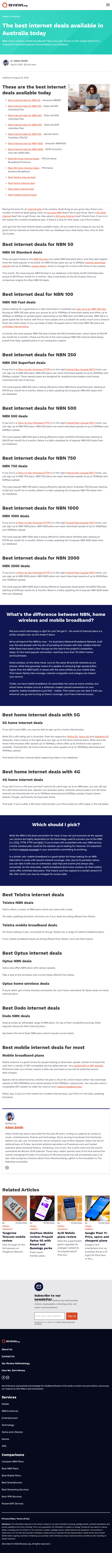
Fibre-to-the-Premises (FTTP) (34, 369)
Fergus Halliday (33, 1227)
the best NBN (54, 212)
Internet (15, 16)
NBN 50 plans (41, 259)
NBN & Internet (10, 1411)
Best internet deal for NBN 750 (24, 134)
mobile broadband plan (69, 1086)
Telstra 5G (72, 736)
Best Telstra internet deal (21, 177)
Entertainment (10, 1418)
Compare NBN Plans (13, 1461)
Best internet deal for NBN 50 (24, 100)
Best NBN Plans (10, 1468)
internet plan (35, 209)
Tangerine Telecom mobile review (14, 1236)
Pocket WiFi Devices (12, 1503)
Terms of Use (22, 1519)
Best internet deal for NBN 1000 (25, 143)
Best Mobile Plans (11, 1475)
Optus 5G (84, 736)
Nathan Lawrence (7, 1227)
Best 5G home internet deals (23, 158)
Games (5, 1439)
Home (5, 16)
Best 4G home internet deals (23, 168)
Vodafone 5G (101, 736)
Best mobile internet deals (22, 194)
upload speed (38, 266)
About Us (7, 1349)
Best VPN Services (12, 1496)
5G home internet (65, 216)
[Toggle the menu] (108, 5)
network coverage (29, 849)
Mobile (5, 1404)
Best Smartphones (12, 1482)
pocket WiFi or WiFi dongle (88, 1065)
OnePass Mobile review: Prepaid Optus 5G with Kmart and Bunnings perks (41, 1240)
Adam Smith (21, 60)
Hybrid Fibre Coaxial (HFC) (80, 369)
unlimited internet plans (15, 326)
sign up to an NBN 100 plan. (91, 309)
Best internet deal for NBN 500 (25, 124)
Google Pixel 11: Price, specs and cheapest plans (97, 1236)
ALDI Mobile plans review (66, 1234)
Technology (8, 1425)
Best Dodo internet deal (21, 189)
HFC (40, 842)
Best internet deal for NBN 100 (24, 106)
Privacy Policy (9, 1519)
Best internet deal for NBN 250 (25, 115)
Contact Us (8, 1356)
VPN (4, 1446)
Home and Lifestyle (12, 1432)
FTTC (16, 842)
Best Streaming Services (15, 1489)
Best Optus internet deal (21, 183)
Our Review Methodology (16, 1363)
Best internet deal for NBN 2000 (25, 149)
